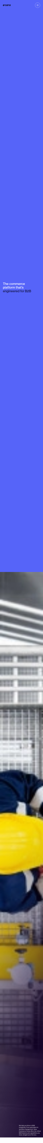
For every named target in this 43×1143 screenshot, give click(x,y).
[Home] (7, 5)
